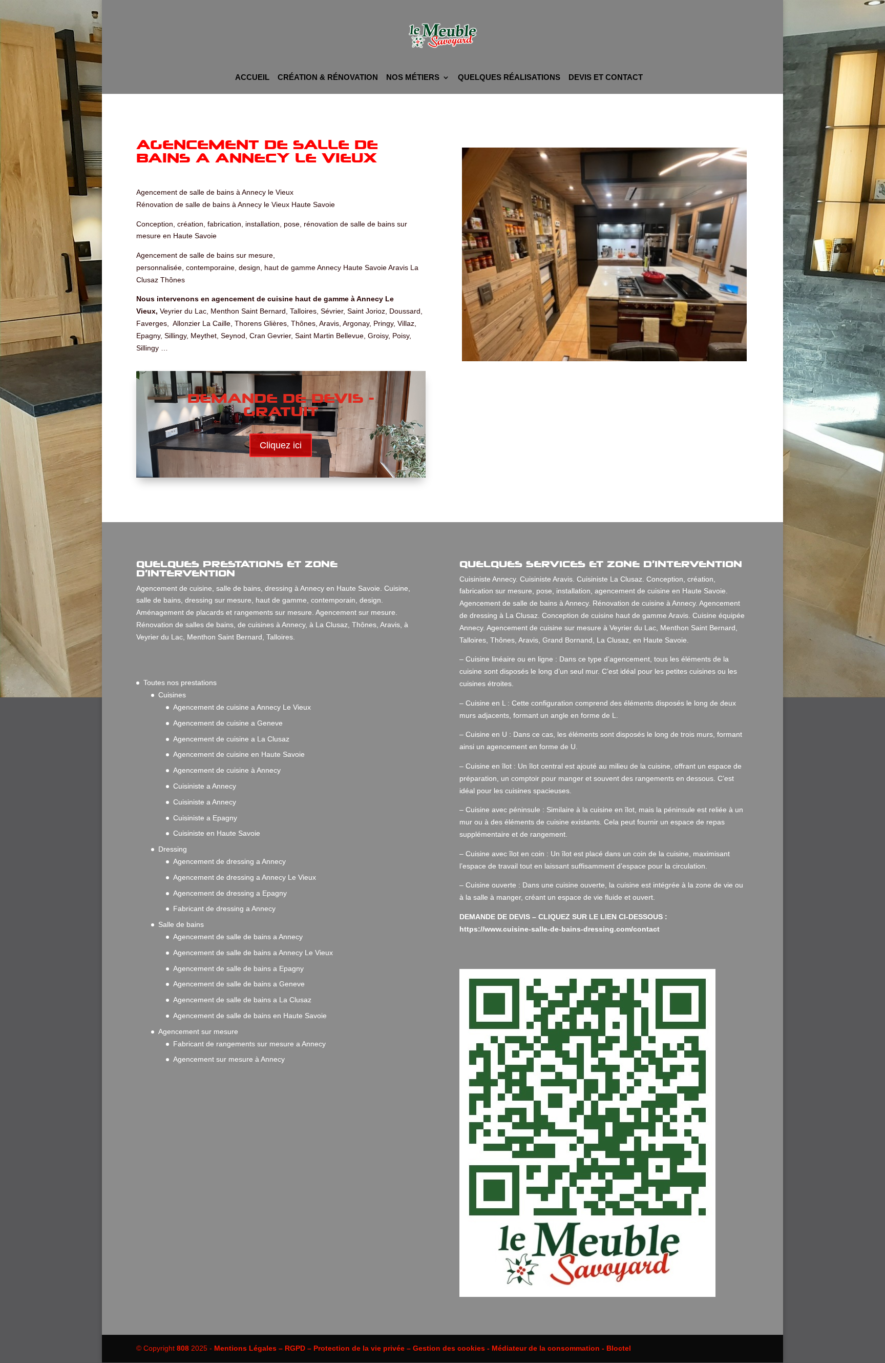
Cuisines (172, 695)
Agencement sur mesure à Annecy (229, 1059)
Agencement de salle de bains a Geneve (239, 984)
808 (183, 1348)
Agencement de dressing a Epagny (230, 893)
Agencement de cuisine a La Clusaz (231, 739)
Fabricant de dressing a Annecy (224, 908)
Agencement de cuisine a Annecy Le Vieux (242, 707)
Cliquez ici (281, 445)
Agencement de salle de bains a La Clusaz (242, 1000)
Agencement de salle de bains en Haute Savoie (250, 1015)
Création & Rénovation (328, 77)
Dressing (172, 849)
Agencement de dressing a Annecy (229, 861)
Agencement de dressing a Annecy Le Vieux (244, 877)
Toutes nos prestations (180, 682)
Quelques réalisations (509, 77)
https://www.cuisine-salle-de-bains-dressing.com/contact (560, 929)
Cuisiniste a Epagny (205, 818)
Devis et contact (605, 77)
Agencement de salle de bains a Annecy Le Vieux (253, 952)
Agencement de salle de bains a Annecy (238, 937)
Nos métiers (412, 77)
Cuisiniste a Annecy (204, 786)
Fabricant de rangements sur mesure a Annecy (249, 1044)
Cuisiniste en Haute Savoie (216, 833)
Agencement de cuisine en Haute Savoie (239, 754)
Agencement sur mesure (198, 1031)
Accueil (252, 77)
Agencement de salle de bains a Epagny (238, 968)
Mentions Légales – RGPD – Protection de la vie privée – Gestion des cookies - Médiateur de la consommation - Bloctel (422, 1348)
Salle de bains (181, 924)
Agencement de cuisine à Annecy (227, 770)
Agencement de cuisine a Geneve (228, 723)
